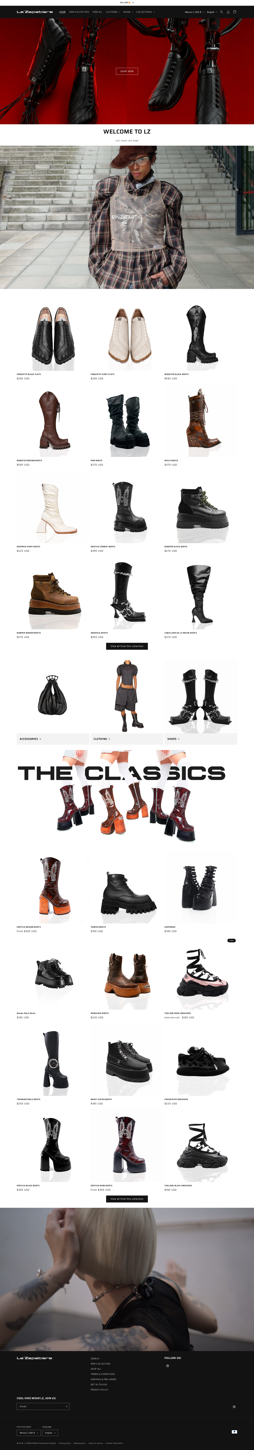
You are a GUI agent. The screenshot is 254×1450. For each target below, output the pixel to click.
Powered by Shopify (47, 1443)
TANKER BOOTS (98, 927)
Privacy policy (65, 1443)
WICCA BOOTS (171, 460)
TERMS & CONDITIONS (103, 1374)
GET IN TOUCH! (99, 1384)
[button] (112, 12)
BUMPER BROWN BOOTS (29, 633)
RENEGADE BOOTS (100, 1013)
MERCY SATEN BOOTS (101, 1099)
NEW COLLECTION (100, 1363)
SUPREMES (170, 927)
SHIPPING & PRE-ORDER (103, 1379)
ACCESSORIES (29, 739)
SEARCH (95, 1358)
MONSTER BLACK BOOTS (176, 374)
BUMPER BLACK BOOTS (175, 547)
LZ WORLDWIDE (31, 1443)
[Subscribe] (66, 1406)
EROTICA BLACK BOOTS (28, 1185)
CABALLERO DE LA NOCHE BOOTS (180, 633)
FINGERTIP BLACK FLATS (29, 374)
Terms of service (95, 1443)
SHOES (172, 739)
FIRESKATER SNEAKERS (176, 1099)
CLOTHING (100, 739)
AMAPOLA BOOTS (99, 633)
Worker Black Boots (26, 1013)
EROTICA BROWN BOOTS (29, 927)
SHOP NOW (127, 71)
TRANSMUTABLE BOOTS (28, 1099)
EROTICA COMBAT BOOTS (103, 547)
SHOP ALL (96, 1369)
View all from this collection (127, 646)
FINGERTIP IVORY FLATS (103, 374)
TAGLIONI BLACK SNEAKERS (178, 1185)
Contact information (114, 1443)
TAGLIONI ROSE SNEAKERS (177, 1013)
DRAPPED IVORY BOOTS (28, 547)
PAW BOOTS (96, 460)
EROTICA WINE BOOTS (101, 1185)
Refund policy (80, 1443)
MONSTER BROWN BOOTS (29, 460)
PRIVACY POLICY (99, 1389)
